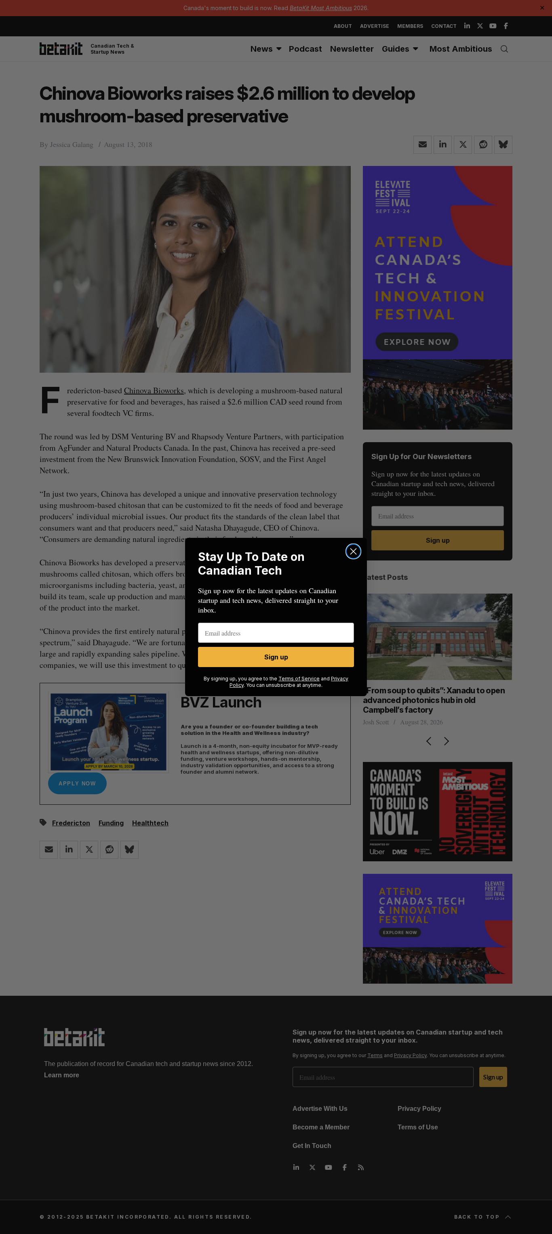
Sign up (276, 657)
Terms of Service (299, 679)
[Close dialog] (353, 551)
